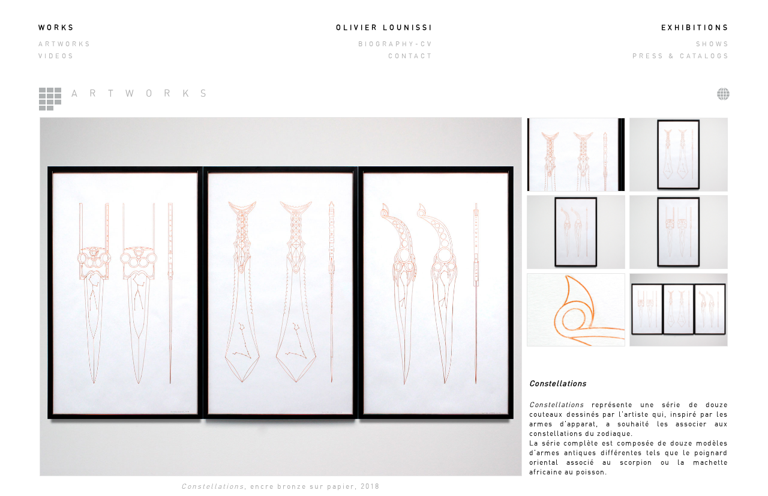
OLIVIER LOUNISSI (384, 27)
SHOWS (713, 44)
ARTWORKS (64, 44)
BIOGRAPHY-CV (395, 44)
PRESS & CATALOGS (681, 56)
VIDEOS (56, 56)
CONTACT (410, 56)
